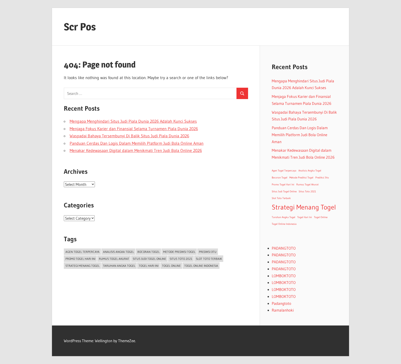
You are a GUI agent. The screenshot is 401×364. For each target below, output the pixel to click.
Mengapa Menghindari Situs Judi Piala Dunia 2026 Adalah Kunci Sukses (133, 121)
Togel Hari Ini (148, 265)
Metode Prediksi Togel (179, 252)
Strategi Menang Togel (82, 265)
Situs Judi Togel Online (149, 259)
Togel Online (171, 265)
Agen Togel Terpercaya (82, 252)
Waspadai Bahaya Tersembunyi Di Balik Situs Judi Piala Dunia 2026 (129, 136)
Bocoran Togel (148, 252)
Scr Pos (80, 26)
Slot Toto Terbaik (209, 259)
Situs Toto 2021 (181, 259)
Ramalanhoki (283, 310)
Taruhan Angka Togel (119, 265)
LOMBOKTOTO (284, 275)
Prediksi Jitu (208, 252)
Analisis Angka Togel (118, 252)
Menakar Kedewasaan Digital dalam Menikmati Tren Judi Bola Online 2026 (136, 150)
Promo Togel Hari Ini (80, 259)
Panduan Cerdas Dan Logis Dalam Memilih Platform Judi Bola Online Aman (137, 143)
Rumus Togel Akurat (114, 259)
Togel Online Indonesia (201, 265)
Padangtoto (281, 303)
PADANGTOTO (284, 248)
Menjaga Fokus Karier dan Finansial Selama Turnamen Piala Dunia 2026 (134, 128)
